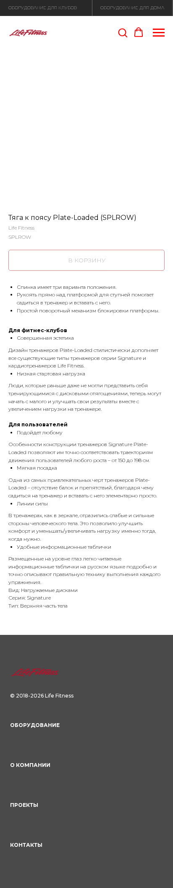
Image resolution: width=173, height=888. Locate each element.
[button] (123, 32)
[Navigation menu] (159, 33)
